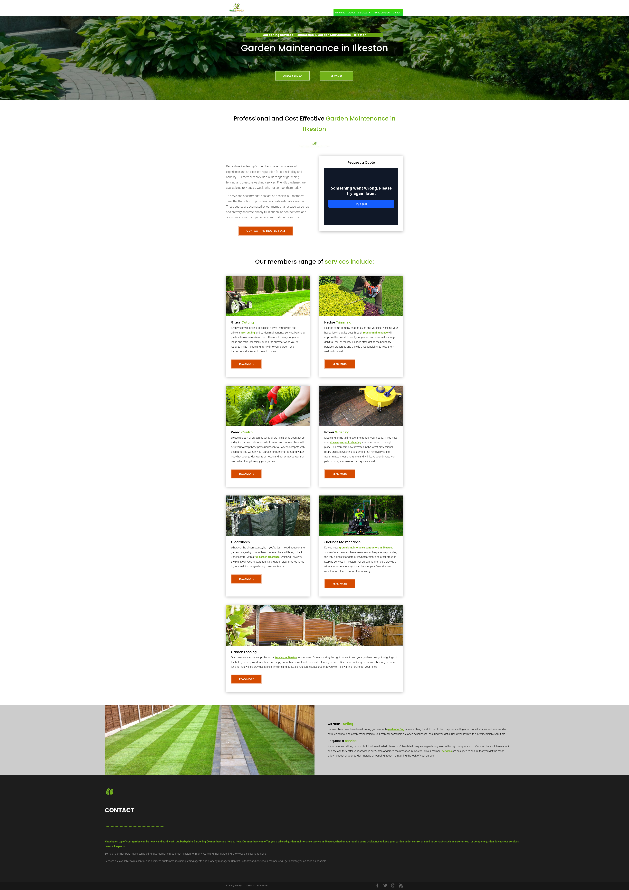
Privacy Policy (234, 885)
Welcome (340, 12)
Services (362, 12)
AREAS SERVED (292, 76)
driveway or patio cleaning (345, 442)
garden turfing (395, 729)
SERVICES (337, 76)
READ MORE (246, 364)
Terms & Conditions (257, 885)
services (447, 751)
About (351, 12)
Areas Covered (382, 12)
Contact (397, 12)
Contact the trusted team (265, 231)
